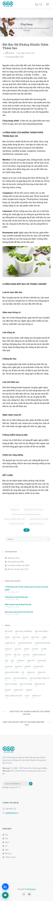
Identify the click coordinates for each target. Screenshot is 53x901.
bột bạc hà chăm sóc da (33, 510)
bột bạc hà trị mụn (36, 524)
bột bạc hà (15, 510)
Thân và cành (10, 857)
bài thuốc (9, 631)
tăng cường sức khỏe (13, 696)
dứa (6, 661)
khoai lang (41, 661)
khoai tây (8, 666)
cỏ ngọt (35, 649)
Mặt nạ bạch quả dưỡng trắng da (18, 604)
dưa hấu (26, 655)
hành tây (30, 661)
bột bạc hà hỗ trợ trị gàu (39, 519)
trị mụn (29, 690)
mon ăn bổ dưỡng (12, 672)
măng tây (41, 672)
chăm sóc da (10, 643)
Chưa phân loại (13, 562)
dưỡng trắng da (38, 655)
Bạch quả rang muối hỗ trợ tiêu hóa (19, 612)
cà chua (18, 649)
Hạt (6, 835)
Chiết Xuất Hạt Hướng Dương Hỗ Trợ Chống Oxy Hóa (29, 713)
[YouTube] (29, 894)
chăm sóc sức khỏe (42, 643)
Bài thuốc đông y (41, 631)
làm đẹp (27, 666)
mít (23, 672)
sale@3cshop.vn (12, 813)
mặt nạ (8, 678)
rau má (8, 690)
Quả (6, 850)
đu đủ (27, 696)
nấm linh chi (40, 684)
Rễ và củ (8, 853)
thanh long (18, 690)
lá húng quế (38, 666)
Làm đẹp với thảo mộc (26, 53)
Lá (6, 846)
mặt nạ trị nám (26, 684)
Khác (7, 842)
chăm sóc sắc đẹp (25, 643)
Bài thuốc (11, 558)
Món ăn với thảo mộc (16, 569)
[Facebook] (23, 894)
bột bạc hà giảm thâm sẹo (15, 519)
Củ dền (43, 649)
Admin (11, 53)
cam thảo (35, 637)
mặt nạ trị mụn (11, 684)
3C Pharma (31, 889)
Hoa (6, 838)
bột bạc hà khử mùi (16, 524)
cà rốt (26, 649)
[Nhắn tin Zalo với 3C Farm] (5, 886)
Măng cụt (31, 672)
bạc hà (25, 637)
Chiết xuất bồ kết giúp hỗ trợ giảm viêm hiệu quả (23, 723)
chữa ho (8, 649)
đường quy (36, 696)
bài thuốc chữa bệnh (23, 631)
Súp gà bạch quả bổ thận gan (16, 597)
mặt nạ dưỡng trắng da (39, 678)
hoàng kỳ (20, 661)
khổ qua (18, 666)
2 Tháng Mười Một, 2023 (14, 57)
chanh (44, 637)
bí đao (7, 637)
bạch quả (16, 637)
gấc (12, 661)
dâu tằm (17, 655)
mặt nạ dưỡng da (20, 678)
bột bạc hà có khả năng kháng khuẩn (26, 514)
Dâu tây (8, 655)
